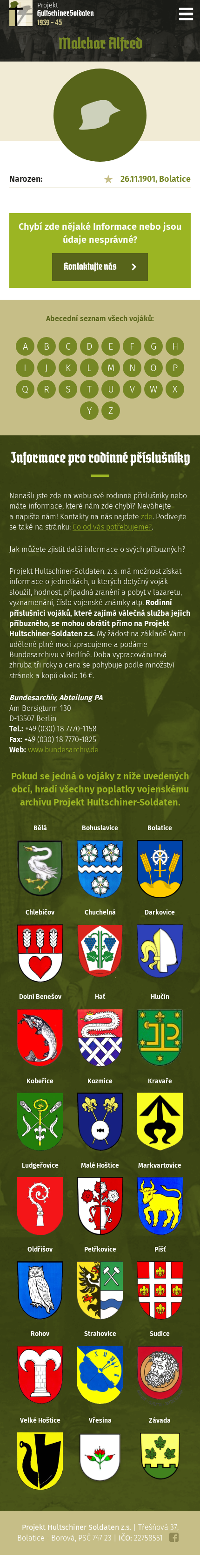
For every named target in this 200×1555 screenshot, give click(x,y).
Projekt (65, 14)
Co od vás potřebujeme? (112, 527)
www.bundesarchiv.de (63, 749)
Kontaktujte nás (90, 267)
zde (147, 516)
